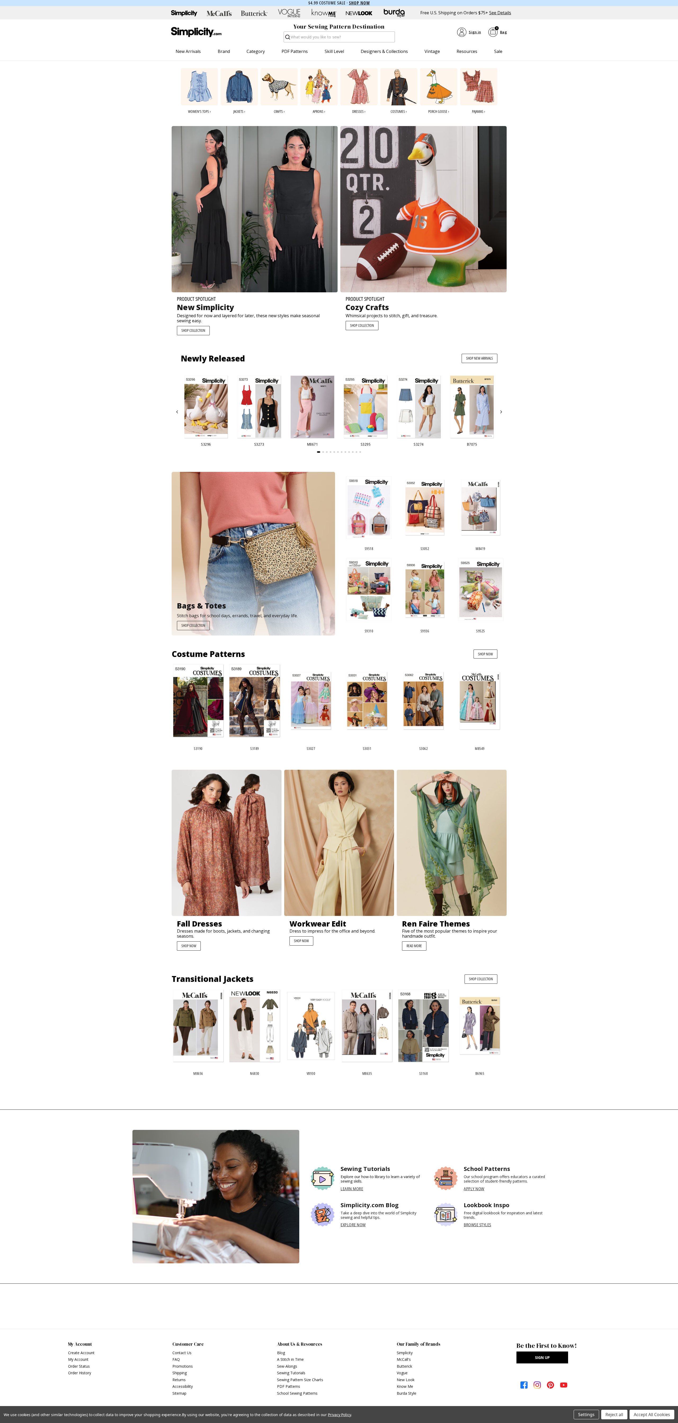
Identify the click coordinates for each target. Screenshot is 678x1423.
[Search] (287, 38)
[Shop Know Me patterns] (324, 13)
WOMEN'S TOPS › (199, 111)
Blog (281, 1352)
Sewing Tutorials (291, 1372)
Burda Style (406, 1393)
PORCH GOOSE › (438, 111)
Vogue (402, 1372)
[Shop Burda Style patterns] (394, 13)
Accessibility (182, 1386)
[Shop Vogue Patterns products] (289, 13)
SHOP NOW (485, 654)
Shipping (179, 1372)
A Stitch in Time (290, 1359)
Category (256, 51)
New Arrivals (188, 51)
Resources (467, 51)
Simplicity (405, 1352)
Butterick (404, 1366)
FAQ (176, 1359)
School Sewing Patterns (297, 1393)
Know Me (405, 1386)
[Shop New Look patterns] (359, 13)
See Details (500, 12)
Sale (498, 51)
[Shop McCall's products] (219, 13)
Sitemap (179, 1393)
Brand (224, 51)
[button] (177, 412)
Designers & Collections (384, 51)
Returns (179, 1379)
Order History (79, 1372)
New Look (405, 1379)
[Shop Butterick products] (254, 13)
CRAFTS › (279, 111)
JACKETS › (239, 111)
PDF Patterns (295, 51)
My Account (78, 1359)
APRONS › (319, 111)
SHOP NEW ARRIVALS (479, 358)
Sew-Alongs (287, 1366)
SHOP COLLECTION (193, 330)
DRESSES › (358, 111)
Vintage (432, 51)
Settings (586, 1414)
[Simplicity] (196, 32)
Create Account (81, 1352)
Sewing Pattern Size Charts (300, 1379)
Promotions (182, 1366)
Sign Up (542, 1357)
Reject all (614, 1414)
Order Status (79, 1366)
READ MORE (414, 945)
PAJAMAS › (478, 111)
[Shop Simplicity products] (184, 13)
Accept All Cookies (652, 1414)
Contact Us (181, 1352)
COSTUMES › (399, 111)
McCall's (404, 1359)
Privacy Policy (339, 1414)
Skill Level (334, 51)
